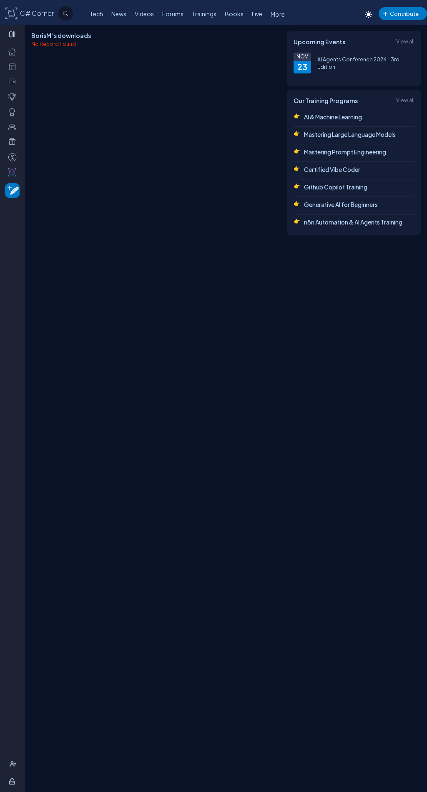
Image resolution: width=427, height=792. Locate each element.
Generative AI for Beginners (341, 204)
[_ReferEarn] (14, 141)
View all (405, 41)
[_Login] (13, 781)
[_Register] (14, 764)
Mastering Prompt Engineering (345, 152)
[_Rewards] (14, 156)
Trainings (204, 14)
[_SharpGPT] (14, 171)
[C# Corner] (11, 13)
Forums (172, 14)
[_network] (14, 126)
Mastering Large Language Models (350, 134)
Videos (144, 14)
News (118, 14)
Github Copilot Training (335, 187)
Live (257, 14)
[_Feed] (14, 51)
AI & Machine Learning (333, 117)
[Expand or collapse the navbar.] (13, 34)
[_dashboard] (14, 66)
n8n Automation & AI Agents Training (353, 222)
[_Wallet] (14, 81)
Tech (96, 14)
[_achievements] (14, 111)
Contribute (404, 13)
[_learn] (14, 96)
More (278, 14)
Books (234, 14)
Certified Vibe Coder (332, 169)
